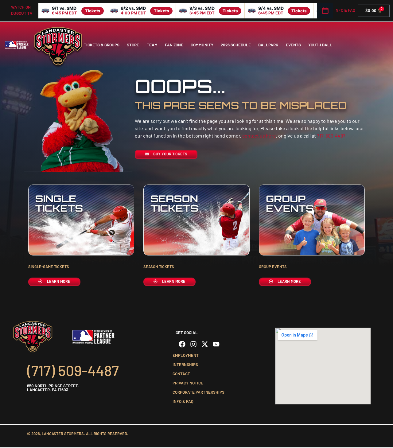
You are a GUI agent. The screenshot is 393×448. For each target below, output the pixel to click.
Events (293, 44)
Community (202, 44)
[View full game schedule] (325, 10)
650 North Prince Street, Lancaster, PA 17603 (53, 387)
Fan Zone (174, 44)
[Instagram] (193, 344)
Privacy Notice (188, 382)
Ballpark (268, 44)
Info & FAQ (344, 10)
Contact (181, 373)
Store (133, 44)
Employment (186, 355)
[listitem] (72, 10)
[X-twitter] (204, 344)
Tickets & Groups (101, 44)
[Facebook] (182, 344)
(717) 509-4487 (73, 370)
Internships (185, 364)
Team (152, 44)
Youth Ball (320, 44)
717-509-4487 (331, 135)
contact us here (259, 135)
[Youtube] (216, 344)
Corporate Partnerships (198, 392)
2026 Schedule (236, 44)
